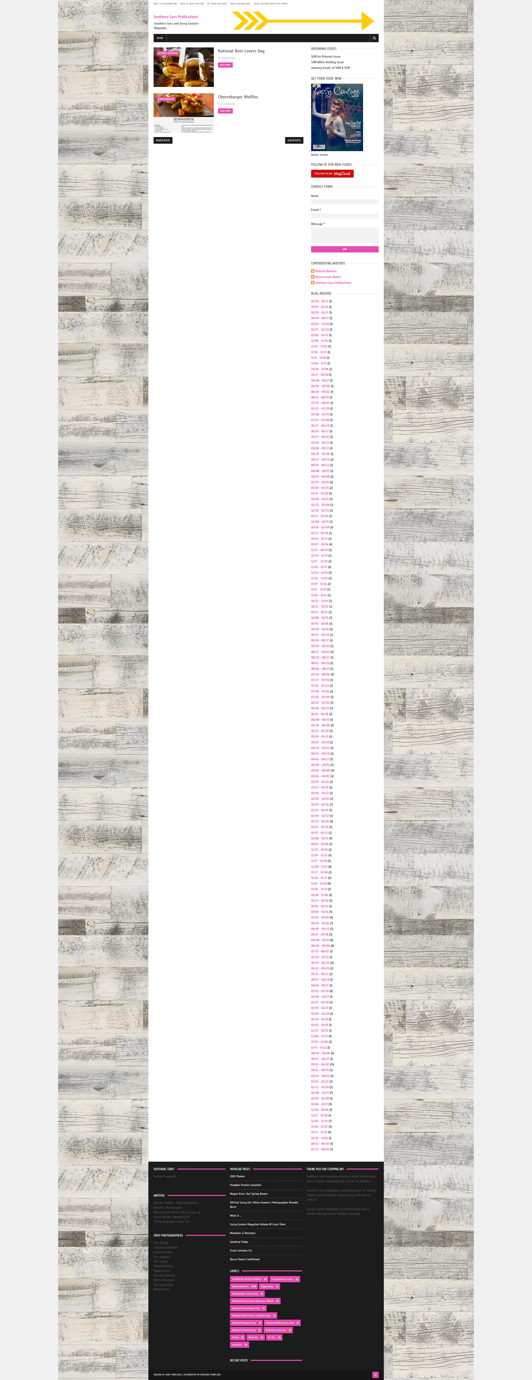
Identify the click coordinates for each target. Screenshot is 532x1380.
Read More (225, 65)
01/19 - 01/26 (319, 307)
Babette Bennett (326, 271)
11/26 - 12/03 (319, 578)
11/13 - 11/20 (319, 883)
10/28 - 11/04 (319, 369)
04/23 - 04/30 (320, 754)
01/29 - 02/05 (320, 821)
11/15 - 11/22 (318, 1048)
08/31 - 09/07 (320, 1144)
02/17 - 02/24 (320, 329)
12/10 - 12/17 (319, 567)
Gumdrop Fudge (239, 1242)
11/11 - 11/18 (318, 358)
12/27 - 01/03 (319, 1031)
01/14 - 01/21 (319, 539)
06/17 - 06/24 (320, 426)
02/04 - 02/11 (320, 522)
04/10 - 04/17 (320, 985)
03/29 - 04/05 (320, 1076)
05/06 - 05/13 (320, 448)
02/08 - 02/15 (320, 1093)
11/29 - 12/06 (319, 1042)
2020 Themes (237, 1176)
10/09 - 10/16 (319, 912)
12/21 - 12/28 (319, 1115)
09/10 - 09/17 (320, 640)
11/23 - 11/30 (319, 1132)
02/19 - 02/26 (320, 804)
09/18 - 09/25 (320, 929)
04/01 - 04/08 (320, 477)
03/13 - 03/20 (320, 991)
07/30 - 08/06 (320, 674)
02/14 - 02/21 (319, 1008)
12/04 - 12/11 (319, 867)
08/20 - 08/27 (320, 657)
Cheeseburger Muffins (238, 97)
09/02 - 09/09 (320, 386)
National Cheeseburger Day (246, 1308)
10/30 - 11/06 (319, 895)
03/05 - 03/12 (320, 793)
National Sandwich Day (243, 1330)
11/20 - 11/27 (319, 878)
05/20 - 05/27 (320, 443)
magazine (237, 1344)
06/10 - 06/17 (320, 431)
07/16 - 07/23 (320, 686)
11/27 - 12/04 (319, 872)
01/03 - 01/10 (319, 1025)
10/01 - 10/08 (319, 624)
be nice (271, 1337)
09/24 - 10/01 (320, 629)
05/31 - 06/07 (320, 1064)
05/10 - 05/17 (319, 301)
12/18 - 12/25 (319, 855)
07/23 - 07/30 (320, 680)
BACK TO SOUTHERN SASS (165, 3)
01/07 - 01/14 (319, 544)
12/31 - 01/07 (319, 550)
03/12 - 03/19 (319, 787)
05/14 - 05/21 (319, 736)
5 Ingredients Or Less (282, 1279)
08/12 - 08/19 (320, 397)
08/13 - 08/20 (320, 663)
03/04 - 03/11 (320, 499)
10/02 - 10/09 (320, 917)
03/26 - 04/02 (320, 776)
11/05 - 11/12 (319, 595)
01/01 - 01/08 (319, 844)
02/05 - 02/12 (320, 816)
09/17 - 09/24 (320, 635)
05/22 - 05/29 (320, 968)
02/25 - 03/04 (320, 505)
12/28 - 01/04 (320, 1110)
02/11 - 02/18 (319, 516)
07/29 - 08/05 (320, 403)
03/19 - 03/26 (320, 782)
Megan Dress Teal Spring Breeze (248, 1194)
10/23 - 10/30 (319, 901)
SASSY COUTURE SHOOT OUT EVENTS (271, 3)
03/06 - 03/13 (320, 997)
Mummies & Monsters (243, 1233)
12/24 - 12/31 (319, 556)
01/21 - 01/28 (319, 533)
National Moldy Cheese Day (280, 1322)
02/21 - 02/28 (320, 1002)
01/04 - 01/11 (319, 1104)
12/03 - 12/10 (319, 573)
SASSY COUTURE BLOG (240, 3)
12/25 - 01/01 (319, 850)
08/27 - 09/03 (320, 652)
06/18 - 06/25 (320, 708)
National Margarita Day (244, 1322)
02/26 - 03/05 (320, 799)
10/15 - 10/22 (319, 612)
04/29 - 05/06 (320, 454)
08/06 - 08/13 (320, 669)
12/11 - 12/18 (319, 861)
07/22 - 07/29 (320, 409)
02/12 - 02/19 (319, 810)
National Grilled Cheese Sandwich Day (251, 1315)
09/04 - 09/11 (320, 940)
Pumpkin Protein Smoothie (245, 1185)
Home (160, 38)
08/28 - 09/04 (320, 946)
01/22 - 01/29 (319, 827)
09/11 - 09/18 (319, 934)
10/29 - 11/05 (319, 601)
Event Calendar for (241, 1250)
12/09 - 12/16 (319, 341)
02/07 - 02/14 (320, 1014)
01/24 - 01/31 (319, 1019)
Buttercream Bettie (328, 277)
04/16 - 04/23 (320, 759)
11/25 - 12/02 (319, 346)
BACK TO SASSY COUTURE (192, 3)
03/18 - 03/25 (320, 488)
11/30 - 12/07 (319, 1127)
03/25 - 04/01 (320, 482)
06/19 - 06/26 (320, 963)
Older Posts (294, 140)
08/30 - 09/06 (320, 1053)
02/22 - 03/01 (320, 1087)
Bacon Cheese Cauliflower (245, 1259)
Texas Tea (253, 1337)
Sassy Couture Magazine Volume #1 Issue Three (258, 1224)
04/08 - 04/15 (320, 471)
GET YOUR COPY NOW (217, 3)
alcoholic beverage (168, 53)
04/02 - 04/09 (320, 770)
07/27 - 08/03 (320, 1149)
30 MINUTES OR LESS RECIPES (246, 1279)
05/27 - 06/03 (320, 437)
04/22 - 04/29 (320, 459)
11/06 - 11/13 (319, 889)
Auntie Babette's (166, 99)
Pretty (235, 1337)
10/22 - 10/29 (319, 606)
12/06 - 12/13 (319, 1036)
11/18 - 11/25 (319, 352)
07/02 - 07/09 (320, 697)
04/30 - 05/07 (320, 748)
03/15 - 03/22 (320, 1081)
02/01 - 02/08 (320, 1098)
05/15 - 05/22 (320, 974)
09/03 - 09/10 (320, 646)
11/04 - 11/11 (318, 363)
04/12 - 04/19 (320, 1070)
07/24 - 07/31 (320, 957)
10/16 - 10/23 (319, 906)
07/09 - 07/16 (320, 691)
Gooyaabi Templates (210, 1374)
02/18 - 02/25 (320, 510)
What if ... (236, 1215)
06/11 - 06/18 (319, 714)
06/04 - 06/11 (320, 720)
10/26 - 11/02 (319, 1138)
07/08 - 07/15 (320, 414)
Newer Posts (163, 140)
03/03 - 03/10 (320, 324)
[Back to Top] (375, 1375)
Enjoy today (267, 1286)
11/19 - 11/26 (319, 584)
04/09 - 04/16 (320, 765)
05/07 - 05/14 (320, 742)
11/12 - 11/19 (318, 589)
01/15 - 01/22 (319, 833)
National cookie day (276, 1330)
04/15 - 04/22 (320, 465)
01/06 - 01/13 (319, 335)
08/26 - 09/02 (320, 392)
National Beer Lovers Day (241, 51)
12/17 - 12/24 (319, 561)
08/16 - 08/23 (320, 1059)
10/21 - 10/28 (319, 375)
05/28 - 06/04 (320, 725)
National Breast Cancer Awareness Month (252, 1301)
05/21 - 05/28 (320, 731)
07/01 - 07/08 (320, 420)
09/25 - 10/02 (320, 923)
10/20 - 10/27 (319, 312)
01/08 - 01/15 (319, 838)
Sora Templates (173, 1374)
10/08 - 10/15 (319, 618)
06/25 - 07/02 (320, 703)
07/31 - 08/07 (320, 951)
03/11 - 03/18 (319, 493)
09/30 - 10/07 (320, 380)
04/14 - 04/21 (320, 318)
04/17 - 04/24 (320, 980)
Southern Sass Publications (176, 16)
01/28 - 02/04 (320, 527)
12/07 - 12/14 (319, 1121)
